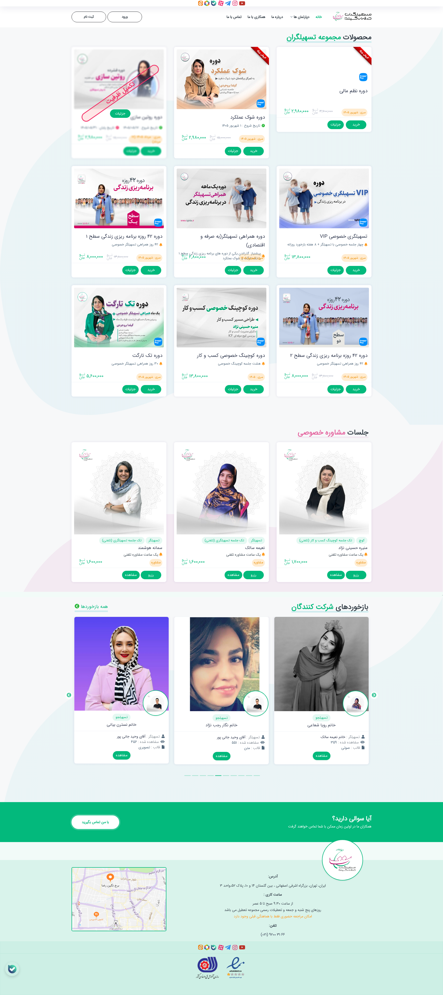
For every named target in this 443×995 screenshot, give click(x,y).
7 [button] (210, 777)
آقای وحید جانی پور (331, 737)
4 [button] (233, 777)
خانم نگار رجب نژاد (321, 725)
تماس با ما (234, 17)
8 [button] (202, 777)
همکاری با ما (256, 17)
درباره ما (277, 17)
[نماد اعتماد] (235, 967)
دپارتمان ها (301, 17)
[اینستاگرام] (234, 3)
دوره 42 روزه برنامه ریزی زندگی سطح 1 (124, 236)
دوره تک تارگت (147, 355)
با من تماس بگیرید (95, 822)
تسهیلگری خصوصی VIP (343, 236)
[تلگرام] (227, 3)
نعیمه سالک (255, 548)
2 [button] (248, 777)
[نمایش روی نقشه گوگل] (119, 896)
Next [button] (69, 695)
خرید (356, 124)
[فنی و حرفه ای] (209, 967)
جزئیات (335, 124)
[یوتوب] (241, 3)
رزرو (356, 575)
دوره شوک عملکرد (247, 117)
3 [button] (240, 777)
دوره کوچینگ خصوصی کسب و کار (231, 355)
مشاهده (336, 575)
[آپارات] (220, 3)
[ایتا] (200, 3)
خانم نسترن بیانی (221, 724)
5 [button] (225, 777)
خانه (319, 17)
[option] (321, 694)
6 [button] (217, 777)
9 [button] (194, 777)
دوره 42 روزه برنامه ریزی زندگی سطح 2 (328, 355)
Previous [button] (374, 695)
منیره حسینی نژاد (352, 548)
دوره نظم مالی (353, 91)
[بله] (213, 3)
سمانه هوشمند (150, 548)
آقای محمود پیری (121, 725)
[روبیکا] (206, 3)
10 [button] (186, 777)
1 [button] (256, 777)
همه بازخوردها (93, 606)
